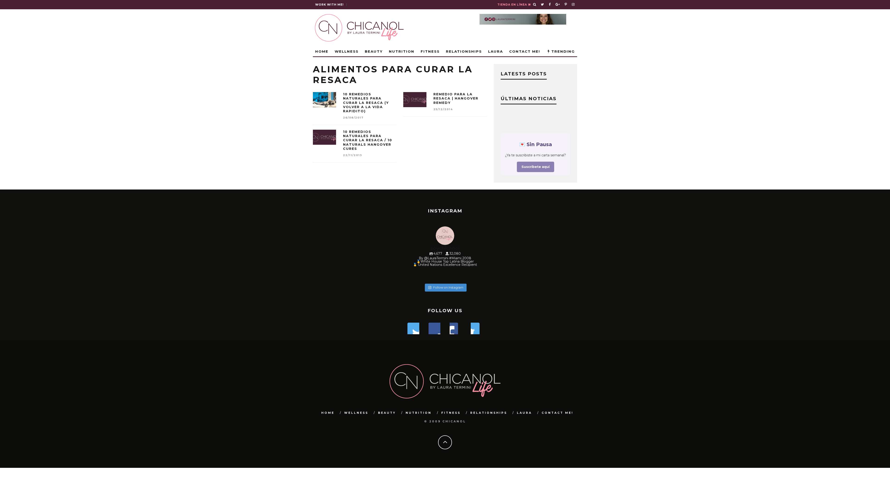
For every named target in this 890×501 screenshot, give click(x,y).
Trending (562, 51)
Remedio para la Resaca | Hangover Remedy (455, 98)
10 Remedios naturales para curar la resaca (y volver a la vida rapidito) (366, 102)
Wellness (347, 51)
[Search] (534, 4)
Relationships (464, 51)
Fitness (430, 51)
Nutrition (401, 51)
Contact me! (524, 51)
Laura (495, 51)
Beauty (374, 51)
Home (321, 51)
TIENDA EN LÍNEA (512, 4)
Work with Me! (329, 4)
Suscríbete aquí (535, 167)
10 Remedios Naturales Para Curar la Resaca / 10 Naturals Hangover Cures (367, 140)
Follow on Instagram (448, 287)
